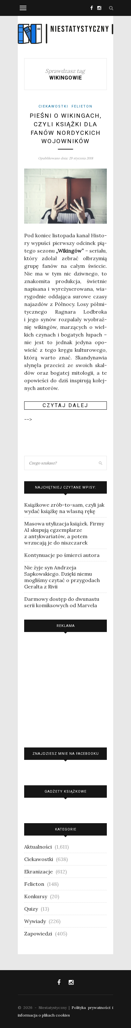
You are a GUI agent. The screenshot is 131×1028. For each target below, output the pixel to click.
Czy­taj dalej (65, 405)
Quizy (31, 909)
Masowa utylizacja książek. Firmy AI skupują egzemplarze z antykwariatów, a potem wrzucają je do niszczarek (64, 533)
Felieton (82, 106)
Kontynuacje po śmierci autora (62, 555)
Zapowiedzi (38, 933)
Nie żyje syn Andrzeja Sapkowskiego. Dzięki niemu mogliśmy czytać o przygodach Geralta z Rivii (62, 577)
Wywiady (35, 921)
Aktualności (38, 847)
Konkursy (35, 896)
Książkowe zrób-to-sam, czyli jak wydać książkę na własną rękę (64, 508)
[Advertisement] (65, 688)
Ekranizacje (38, 871)
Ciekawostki (53, 106)
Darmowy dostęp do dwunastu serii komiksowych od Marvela (61, 602)
